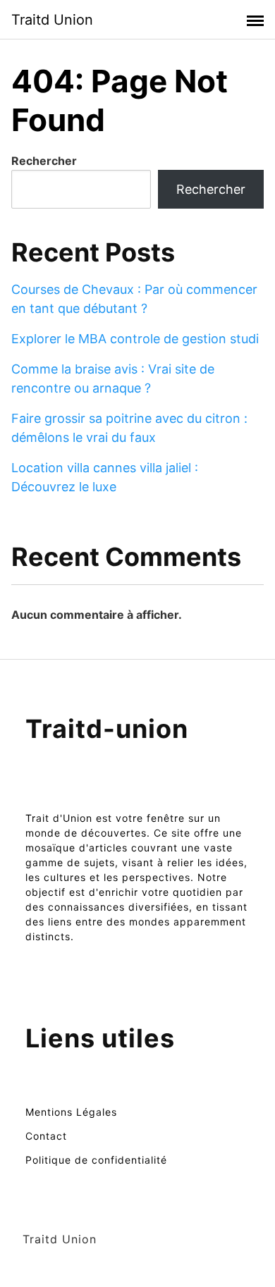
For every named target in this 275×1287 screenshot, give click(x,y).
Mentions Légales (71, 1112)
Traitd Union (52, 20)
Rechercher (44, 161)
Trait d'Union (58, 818)
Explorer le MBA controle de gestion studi (135, 338)
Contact (46, 1136)
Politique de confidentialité (96, 1160)
